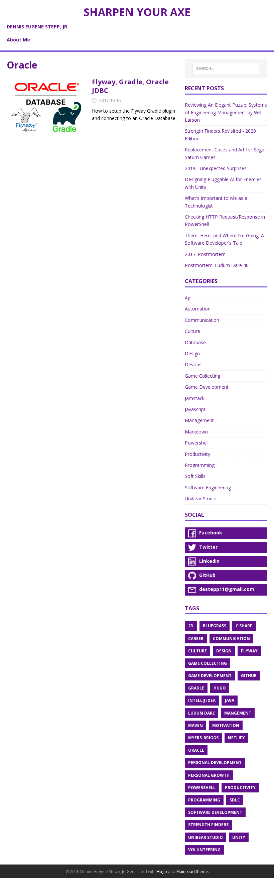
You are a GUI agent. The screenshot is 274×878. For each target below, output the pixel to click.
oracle (196, 750)
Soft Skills (195, 476)
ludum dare (201, 713)
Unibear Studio (201, 498)
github (249, 675)
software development (215, 812)
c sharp (244, 626)
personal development (215, 762)
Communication (202, 320)
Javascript (195, 409)
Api (188, 297)
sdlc (235, 800)
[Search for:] (226, 68)
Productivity (197, 454)
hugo (220, 688)
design (224, 651)
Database (195, 342)
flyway (249, 651)
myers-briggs (203, 738)
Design (192, 353)
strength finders (208, 825)
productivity (240, 787)
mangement (237, 713)
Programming (200, 465)
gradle (196, 688)
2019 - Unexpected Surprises (216, 168)
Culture (192, 331)
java (229, 700)
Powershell (197, 443)
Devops (193, 364)
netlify (236, 738)
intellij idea (202, 700)
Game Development (207, 387)
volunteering (204, 850)
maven (195, 725)
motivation (225, 725)
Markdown (196, 431)
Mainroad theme (192, 871)
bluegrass (214, 626)
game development (210, 675)
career (195, 638)
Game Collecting (202, 376)
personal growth (209, 775)
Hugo (162, 871)
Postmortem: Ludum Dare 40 (217, 265)
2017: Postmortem (205, 254)
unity (238, 837)
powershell (202, 787)
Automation (198, 308)
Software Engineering (208, 487)
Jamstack (194, 398)
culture (197, 651)
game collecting (207, 663)
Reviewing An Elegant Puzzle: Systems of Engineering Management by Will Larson (226, 112)
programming (204, 800)
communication (231, 638)
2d (190, 626)
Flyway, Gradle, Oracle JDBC (130, 86)
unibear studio (205, 837)
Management (199, 420)
